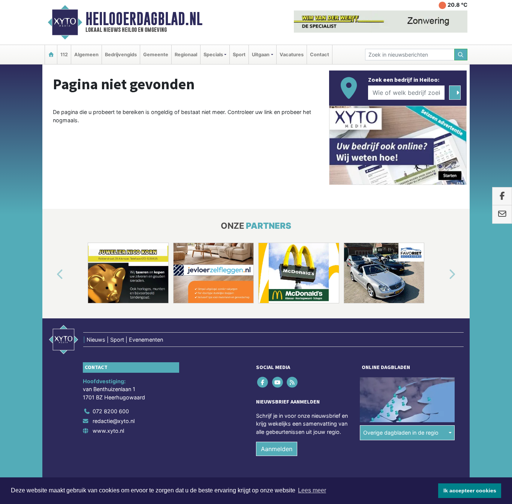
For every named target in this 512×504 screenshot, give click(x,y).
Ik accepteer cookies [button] (469, 491)
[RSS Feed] (292, 382)
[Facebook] (263, 382)
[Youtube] (278, 382)
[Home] (50, 54)
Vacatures (292, 54)
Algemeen (86, 54)
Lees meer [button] (312, 490)
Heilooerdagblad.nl (143, 19)
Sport (239, 54)
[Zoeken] (461, 54)
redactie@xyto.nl (114, 421)
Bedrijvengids (121, 54)
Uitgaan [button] (260, 54)
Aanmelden (276, 449)
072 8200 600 (111, 411)
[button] (51, 274)
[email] (502, 215)
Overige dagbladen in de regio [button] (401, 432)
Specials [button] (213, 54)
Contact (319, 54)
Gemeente (155, 54)
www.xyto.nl (108, 431)
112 (64, 54)
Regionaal (186, 54)
